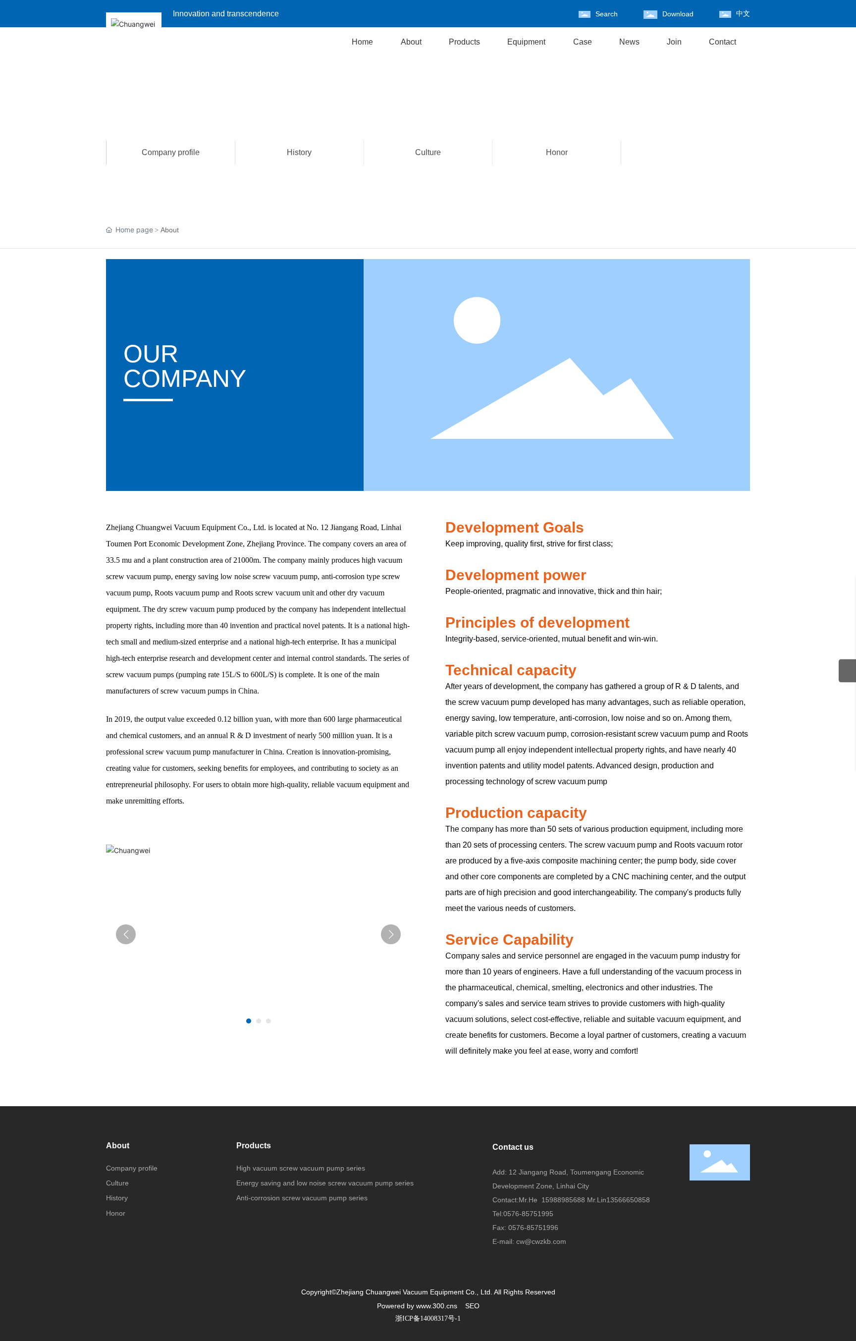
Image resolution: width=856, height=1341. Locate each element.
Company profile (171, 152)
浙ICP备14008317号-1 (428, 1318)
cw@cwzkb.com (541, 1241)
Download (678, 14)
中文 (743, 13)
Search (606, 14)
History (299, 152)
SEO (472, 1306)
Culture (428, 152)
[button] (248, 1021)
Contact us (513, 1147)
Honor (557, 152)
